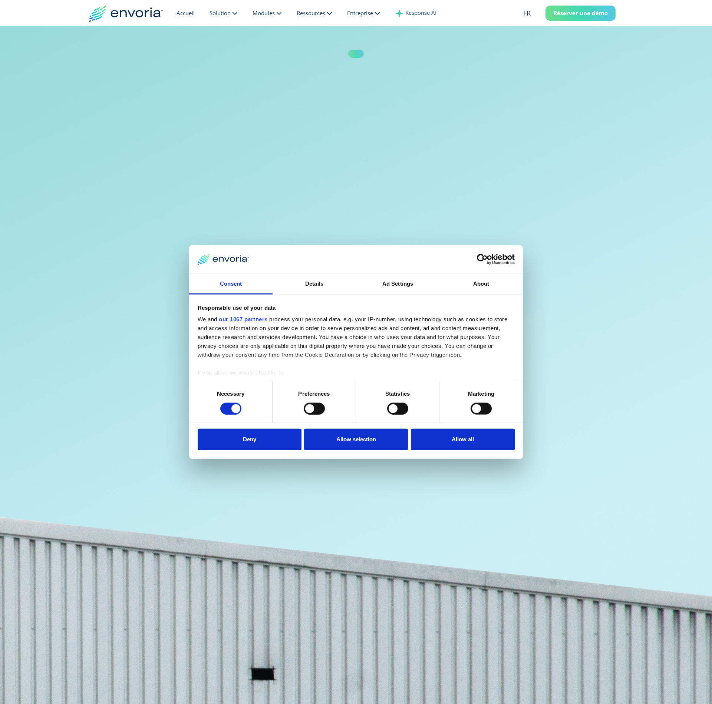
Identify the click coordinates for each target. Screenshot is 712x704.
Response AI (420, 12)
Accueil (186, 13)
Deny (249, 439)
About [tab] (481, 283)
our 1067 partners (243, 319)
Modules (264, 13)
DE (538, 39)
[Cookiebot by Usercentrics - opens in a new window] (482, 259)
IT (538, 51)
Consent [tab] (231, 283)
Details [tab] (314, 283)
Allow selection (356, 439)
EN (538, 27)
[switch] (314, 408)
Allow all (463, 439)
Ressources (311, 13)
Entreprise (360, 13)
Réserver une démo (580, 13)
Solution (220, 13)
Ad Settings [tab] (397, 283)
